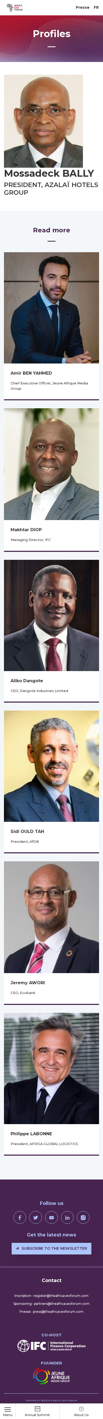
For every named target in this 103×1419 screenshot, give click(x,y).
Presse (83, 7)
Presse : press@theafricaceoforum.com (51, 1312)
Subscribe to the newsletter (54, 1248)
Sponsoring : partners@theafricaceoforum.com (51, 1304)
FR (96, 7)
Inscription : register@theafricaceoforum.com (51, 1296)
